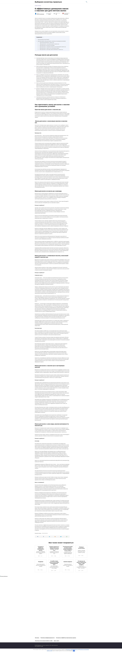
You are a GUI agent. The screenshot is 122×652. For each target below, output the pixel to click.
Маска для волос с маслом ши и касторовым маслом (49, 48)
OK (73, 650)
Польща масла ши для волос (43, 39)
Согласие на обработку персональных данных (40, 548)
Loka (42, 646)
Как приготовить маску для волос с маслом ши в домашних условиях (52, 41)
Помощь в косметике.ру (81, 548)
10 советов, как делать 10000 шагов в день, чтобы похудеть (81, 563)
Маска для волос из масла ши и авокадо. (47, 45)
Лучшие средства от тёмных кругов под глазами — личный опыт (54, 548)
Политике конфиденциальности (72, 649)
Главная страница (38, 5)
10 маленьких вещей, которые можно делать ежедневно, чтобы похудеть (68, 548)
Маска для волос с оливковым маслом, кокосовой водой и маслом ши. (53, 46)
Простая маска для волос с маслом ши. (47, 42)
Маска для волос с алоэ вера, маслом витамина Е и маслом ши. (51, 49)
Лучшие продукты (68, 561)
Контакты (37, 637)
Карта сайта (56, 640)
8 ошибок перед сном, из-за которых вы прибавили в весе (54, 563)
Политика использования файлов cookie (43, 640)
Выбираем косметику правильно (48, 2)
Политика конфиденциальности (48, 637)
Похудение (40, 561)
